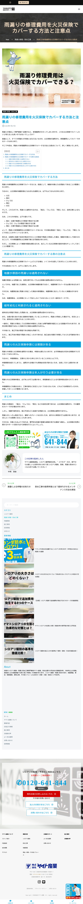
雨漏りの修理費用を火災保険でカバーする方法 (20, 154)
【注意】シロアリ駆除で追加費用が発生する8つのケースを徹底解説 (56, 600)
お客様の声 (67, 838)
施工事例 (66, 834)
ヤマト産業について (7, 834)
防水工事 (25, 843)
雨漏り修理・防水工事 (10, 111)
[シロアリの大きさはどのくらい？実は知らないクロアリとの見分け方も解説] (19, 576)
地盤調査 (25, 847)
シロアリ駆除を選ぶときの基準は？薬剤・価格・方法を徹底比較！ (56, 651)
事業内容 (25, 834)
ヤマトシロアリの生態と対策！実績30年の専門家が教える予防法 (55, 625)
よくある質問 (47, 838)
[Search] (76, 504)
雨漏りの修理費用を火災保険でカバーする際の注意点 (22, 157)
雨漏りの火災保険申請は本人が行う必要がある (22, 165)
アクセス (4, 852)
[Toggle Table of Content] (36, 151)
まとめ (7, 168)
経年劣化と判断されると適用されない (20, 161)
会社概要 (4, 847)
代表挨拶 (4, 843)
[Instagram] (10, 2)
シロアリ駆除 (26, 838)
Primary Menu (79, 9)
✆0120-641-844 (41, 783)
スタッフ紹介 (5, 838)
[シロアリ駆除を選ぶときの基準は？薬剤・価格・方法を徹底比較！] (19, 651)
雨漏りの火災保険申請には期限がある (20, 163)
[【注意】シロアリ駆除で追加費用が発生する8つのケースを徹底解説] (19, 601)
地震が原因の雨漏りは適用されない (19, 159)
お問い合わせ (47, 843)
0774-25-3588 (37, 874)
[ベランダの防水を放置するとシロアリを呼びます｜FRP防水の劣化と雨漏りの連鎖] (19, 550)
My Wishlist (24, 2)
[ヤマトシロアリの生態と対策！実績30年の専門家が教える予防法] (19, 626)
